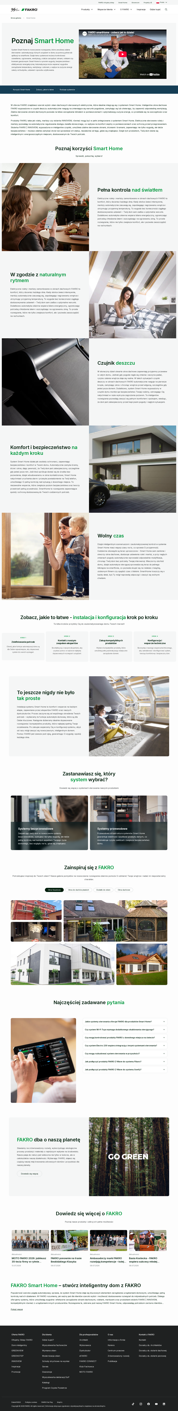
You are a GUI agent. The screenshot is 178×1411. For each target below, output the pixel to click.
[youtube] (156, 1404)
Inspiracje (141, 9)
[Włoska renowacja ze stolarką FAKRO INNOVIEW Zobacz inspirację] (36, 932)
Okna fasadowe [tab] (54, 890)
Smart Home (122, 3)
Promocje (16, 1372)
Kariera (111, 1345)
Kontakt (142, 1340)
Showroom (135, 3)
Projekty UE (148, 3)
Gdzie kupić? (48, 1340)
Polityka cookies (31, 1402)
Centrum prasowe (116, 1350)
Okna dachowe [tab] (124, 890)
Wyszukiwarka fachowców (54, 1345)
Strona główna (16, 18)
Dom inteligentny (19, 1345)
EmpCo (59, 1402)
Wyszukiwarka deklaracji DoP (55, 1377)
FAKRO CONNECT (88, 1361)
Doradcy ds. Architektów (150, 1345)
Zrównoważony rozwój (118, 1356)
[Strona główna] (24, 10)
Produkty (85, 9)
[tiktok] (133, 1404)
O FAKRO (124, 9)
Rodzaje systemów (67, 90)
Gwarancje (47, 1372)
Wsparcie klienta (104, 9)
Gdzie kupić (155, 9)
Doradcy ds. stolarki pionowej (152, 1356)
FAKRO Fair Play (47, 1402)
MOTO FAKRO (86, 1372)
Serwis (45, 1366)
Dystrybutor (85, 1350)
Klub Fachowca (86, 1366)
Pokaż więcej (17, 1309)
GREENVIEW (17, 1350)
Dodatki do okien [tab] (103, 890)
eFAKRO (83, 1356)
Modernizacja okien (51, 1356)
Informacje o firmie (116, 1340)
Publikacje (112, 1361)
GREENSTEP (17, 1356)
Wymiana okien (49, 1350)
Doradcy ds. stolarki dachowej (152, 1350)
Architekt (83, 1340)
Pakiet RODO (16, 1402)
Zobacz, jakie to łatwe (45, 90)
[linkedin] (164, 1404)
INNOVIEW (17, 1361)
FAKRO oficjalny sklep (106, 3)
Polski (162, 2)
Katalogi (45, 1382)
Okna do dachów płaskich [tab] (78, 890)
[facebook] (148, 1404)
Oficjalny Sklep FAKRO (22, 1340)
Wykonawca (85, 1345)
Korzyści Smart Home (21, 90)
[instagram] (140, 1404)
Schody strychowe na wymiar (56, 1361)
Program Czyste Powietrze (54, 1388)
